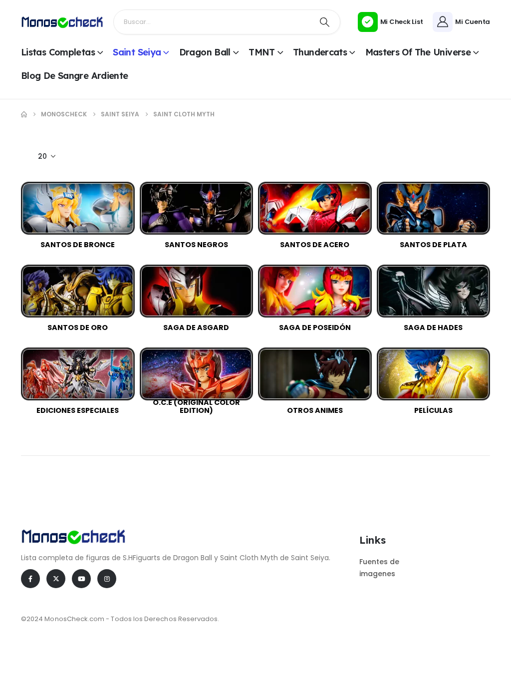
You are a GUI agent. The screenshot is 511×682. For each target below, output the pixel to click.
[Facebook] (30, 578)
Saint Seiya (137, 52)
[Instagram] (106, 578)
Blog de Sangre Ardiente (74, 75)
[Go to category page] (78, 208)
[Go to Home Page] (24, 114)
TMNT (261, 52)
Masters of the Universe (418, 52)
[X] (55, 578)
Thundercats (320, 52)
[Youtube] (81, 578)
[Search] (325, 22)
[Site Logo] (62, 22)
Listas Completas (58, 52)
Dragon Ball (205, 52)
